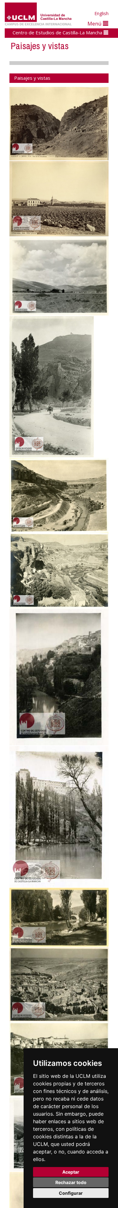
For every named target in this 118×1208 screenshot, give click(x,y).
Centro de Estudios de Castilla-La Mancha (58, 32)
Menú (95, 23)
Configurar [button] (71, 1193)
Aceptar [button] (70, 1172)
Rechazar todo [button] (71, 1182)
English (101, 13)
